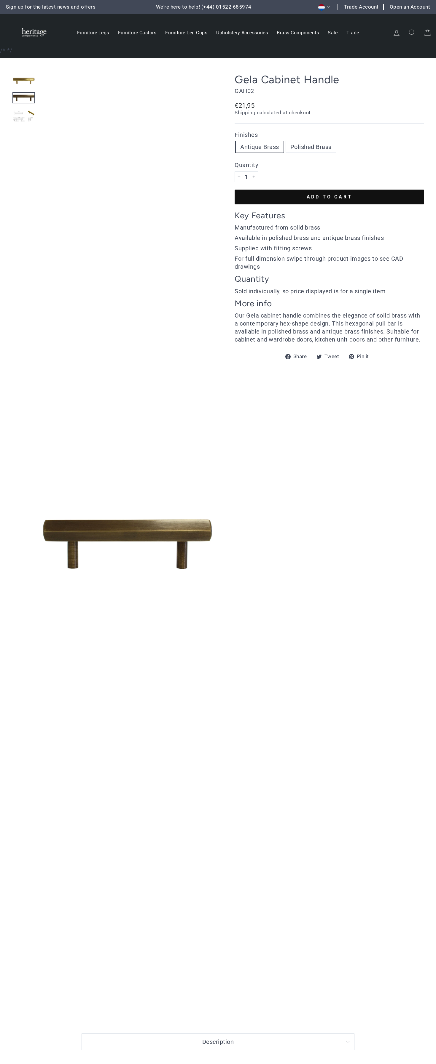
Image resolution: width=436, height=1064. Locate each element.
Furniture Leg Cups (186, 33)
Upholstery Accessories (242, 33)
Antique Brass (259, 146)
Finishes (246, 134)
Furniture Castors (137, 33)
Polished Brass (311, 146)
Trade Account (361, 7)
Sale (333, 33)
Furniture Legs (93, 33)
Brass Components (298, 33)
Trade (352, 33)
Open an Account (410, 7)
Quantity (246, 165)
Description (218, 1041)
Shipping (245, 113)
